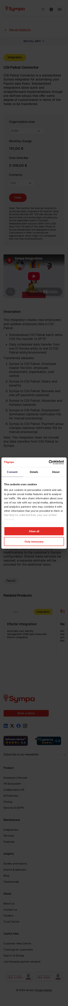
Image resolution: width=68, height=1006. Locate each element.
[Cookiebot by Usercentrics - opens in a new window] (49, 462)
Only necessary (34, 541)
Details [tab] (34, 471)
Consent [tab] (12, 471)
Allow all (34, 531)
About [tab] (56, 471)
